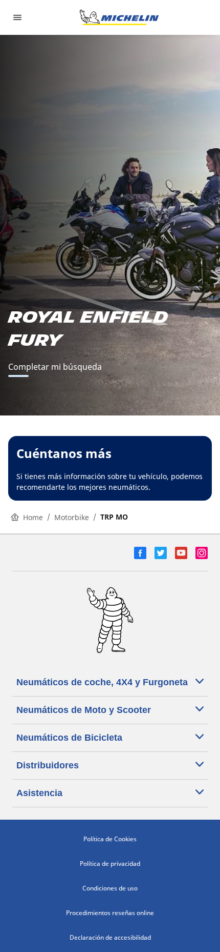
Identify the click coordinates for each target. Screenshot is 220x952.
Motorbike (71, 517)
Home (33, 517)
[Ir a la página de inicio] (119, 17)
